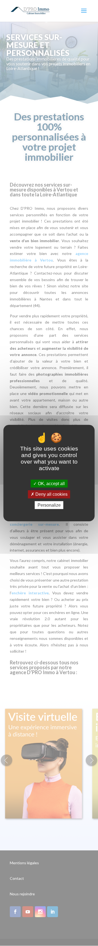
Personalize (49, 505)
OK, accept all (51, 483)
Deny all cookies (51, 494)
